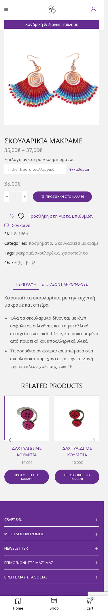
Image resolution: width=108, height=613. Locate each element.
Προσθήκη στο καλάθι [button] (26, 477)
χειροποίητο (74, 253)
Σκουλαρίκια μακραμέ (76, 243)
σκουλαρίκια (47, 253)
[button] (10, 440)
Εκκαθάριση (79, 169)
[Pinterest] (32, 262)
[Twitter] (20, 262)
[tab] (26, 284)
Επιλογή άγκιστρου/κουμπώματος (39, 159)
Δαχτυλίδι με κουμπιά (27, 451)
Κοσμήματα (40, 243)
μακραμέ (24, 253)
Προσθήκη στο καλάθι (65, 196)
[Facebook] (26, 262)
